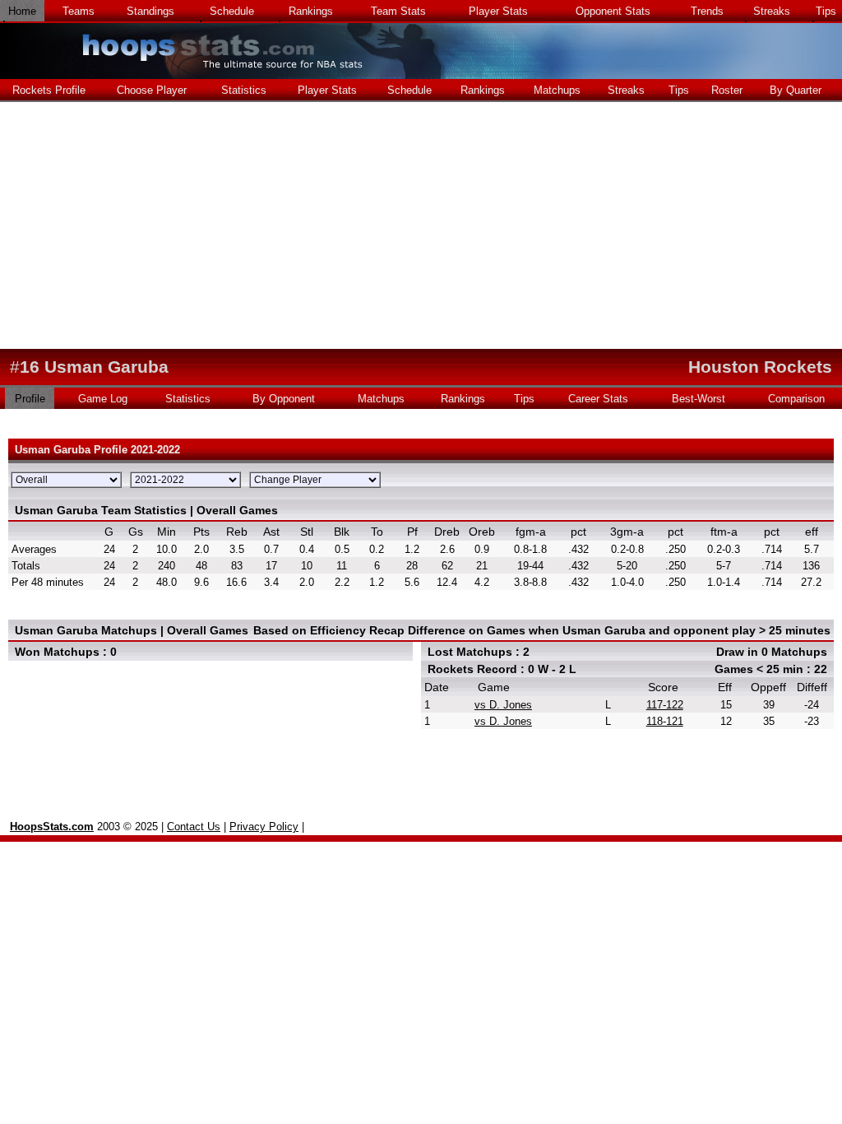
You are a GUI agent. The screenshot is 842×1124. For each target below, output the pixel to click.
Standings (150, 11)
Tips (826, 11)
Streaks (771, 11)
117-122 (664, 705)
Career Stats (598, 398)
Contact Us (193, 826)
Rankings (311, 11)
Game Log (102, 398)
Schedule (232, 11)
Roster (727, 90)
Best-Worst (698, 398)
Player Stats (498, 11)
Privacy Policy (263, 826)
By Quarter (795, 90)
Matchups (557, 90)
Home (22, 11)
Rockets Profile (49, 90)
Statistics (243, 90)
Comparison (796, 398)
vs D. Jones (503, 705)
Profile (30, 398)
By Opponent (283, 398)
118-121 (664, 721)
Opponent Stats (613, 11)
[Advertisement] (421, 225)
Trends (707, 11)
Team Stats (398, 11)
